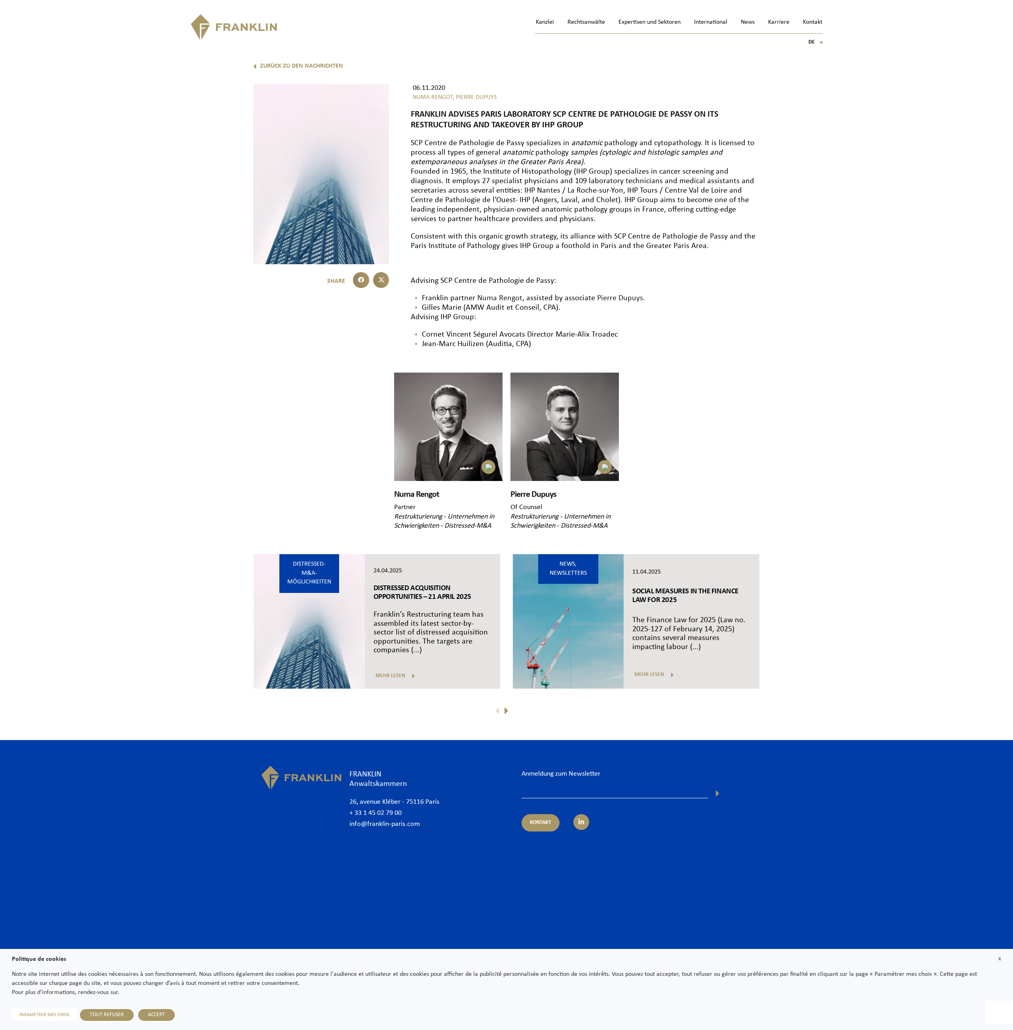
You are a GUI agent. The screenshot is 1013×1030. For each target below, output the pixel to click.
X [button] (999, 959)
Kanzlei (545, 22)
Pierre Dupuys (620, 298)
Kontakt (812, 22)
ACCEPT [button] (156, 1015)
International (710, 22)
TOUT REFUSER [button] (107, 1015)
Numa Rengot (499, 298)
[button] (361, 280)
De (815, 42)
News (748, 22)
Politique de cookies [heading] (39, 959)
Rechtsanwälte (586, 22)
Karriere (778, 22)
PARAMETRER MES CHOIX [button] (44, 1015)
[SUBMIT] (717, 793)
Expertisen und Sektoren (649, 22)
